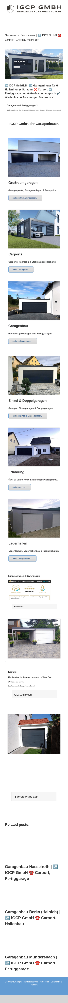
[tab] (34, 124)
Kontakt (34, 985)
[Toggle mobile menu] (61, 16)
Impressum (44, 982)
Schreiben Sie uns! (26, 796)
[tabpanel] (34, 447)
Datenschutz (56, 982)
